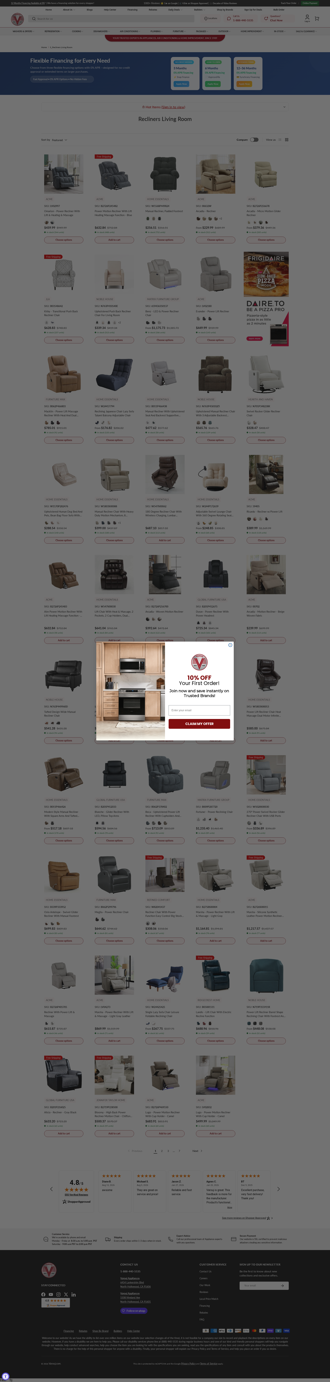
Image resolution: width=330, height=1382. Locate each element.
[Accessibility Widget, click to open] (5, 1376)
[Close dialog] (230, 645)
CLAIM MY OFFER (199, 723)
